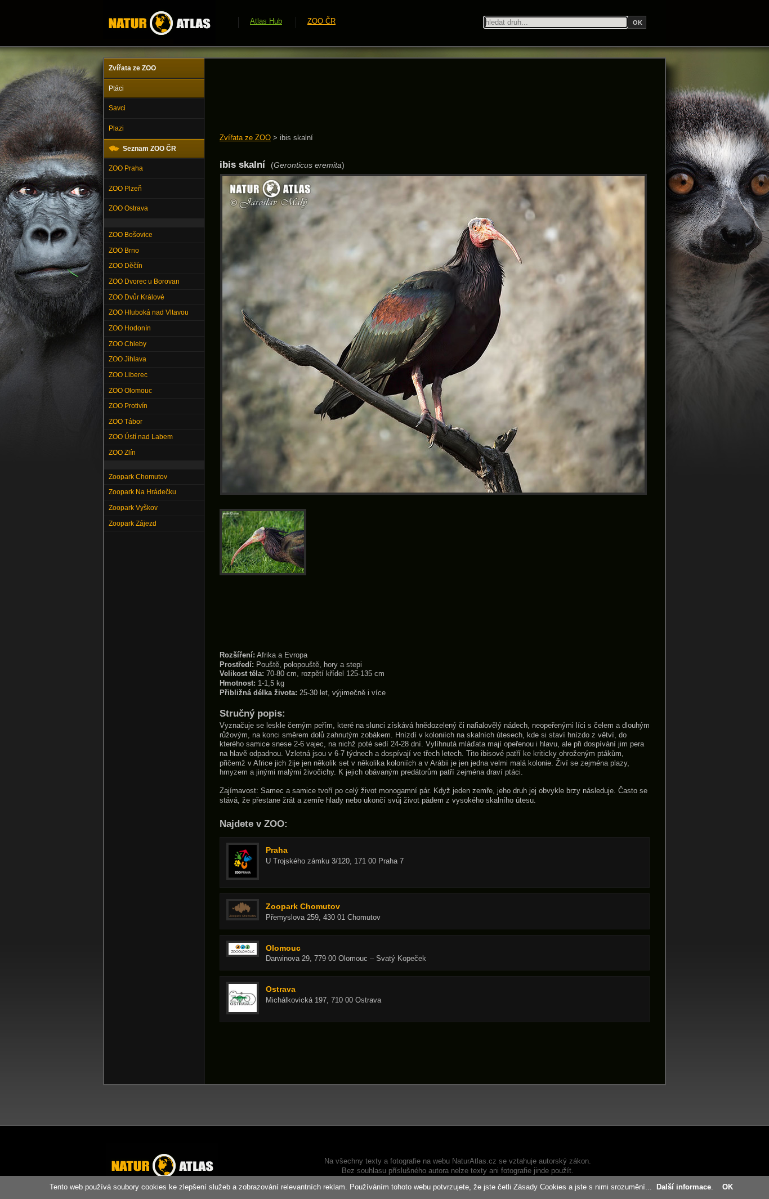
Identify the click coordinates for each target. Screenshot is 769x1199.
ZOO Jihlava (127, 359)
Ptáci (116, 88)
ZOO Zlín (122, 452)
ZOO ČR (321, 21)
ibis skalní (296, 137)
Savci (117, 108)
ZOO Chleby (127, 344)
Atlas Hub (266, 21)
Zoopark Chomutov (138, 476)
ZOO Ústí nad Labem (141, 436)
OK (727, 1187)
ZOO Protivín (128, 405)
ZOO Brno (124, 250)
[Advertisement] (424, 96)
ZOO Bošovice (131, 234)
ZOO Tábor (125, 421)
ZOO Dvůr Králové (136, 297)
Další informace (683, 1187)
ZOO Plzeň (125, 188)
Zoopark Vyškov (133, 507)
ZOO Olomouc (130, 390)
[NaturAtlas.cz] (159, 23)
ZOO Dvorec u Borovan (144, 281)
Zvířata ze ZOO (245, 137)
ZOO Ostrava (128, 208)
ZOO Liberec (128, 375)
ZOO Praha (126, 168)
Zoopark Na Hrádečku (142, 492)
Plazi (116, 128)
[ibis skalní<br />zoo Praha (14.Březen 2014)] (433, 492)
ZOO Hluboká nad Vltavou (149, 312)
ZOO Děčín (125, 265)
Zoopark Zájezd (133, 523)
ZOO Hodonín (130, 328)
